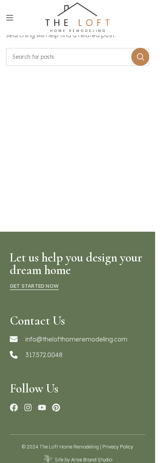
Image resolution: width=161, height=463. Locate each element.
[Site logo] (78, 17)
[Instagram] (28, 407)
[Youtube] (42, 407)
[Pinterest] (56, 407)
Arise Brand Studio (91, 460)
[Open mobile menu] (10, 17)
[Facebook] (14, 407)
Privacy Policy (117, 447)
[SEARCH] (140, 57)
